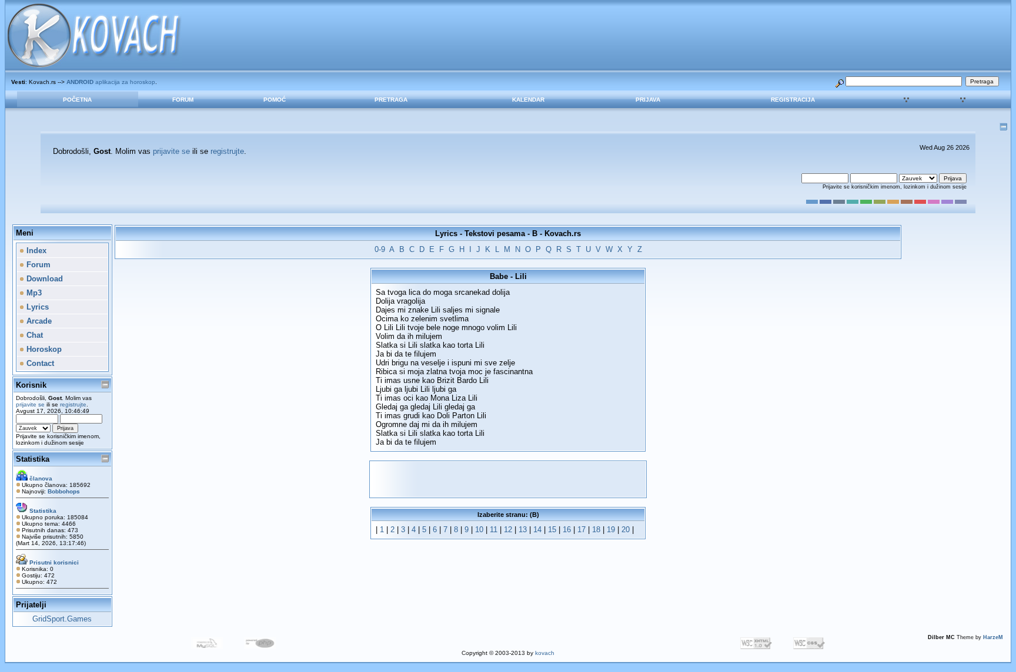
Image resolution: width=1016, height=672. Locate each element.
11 (493, 529)
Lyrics (36, 307)
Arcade (38, 321)
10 (479, 529)
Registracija (793, 99)
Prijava (648, 99)
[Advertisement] (508, 479)
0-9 (380, 249)
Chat (33, 335)
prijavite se (171, 151)
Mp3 (33, 292)
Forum (182, 99)
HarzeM (993, 637)
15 (552, 529)
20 (625, 529)
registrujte (227, 151)
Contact (39, 363)
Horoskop (43, 349)
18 (596, 529)
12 (508, 529)
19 (611, 529)
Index (35, 250)
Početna (77, 99)
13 (523, 529)
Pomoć (274, 99)
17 (581, 529)
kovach (544, 653)
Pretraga (391, 99)
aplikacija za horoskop (110, 82)
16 (567, 529)
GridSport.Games (62, 618)
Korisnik (31, 385)
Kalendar (528, 99)
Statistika (32, 459)
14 (537, 529)
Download (43, 278)
